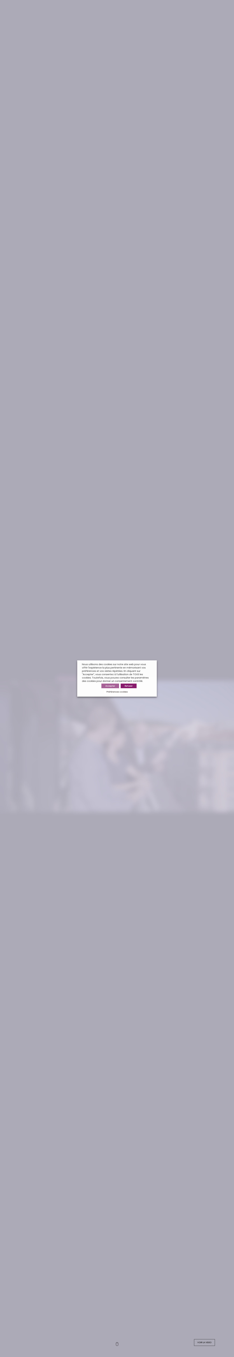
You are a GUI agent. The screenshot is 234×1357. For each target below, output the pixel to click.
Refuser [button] (129, 685)
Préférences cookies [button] (117, 691)
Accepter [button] (110, 685)
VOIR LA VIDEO (204, 1342)
